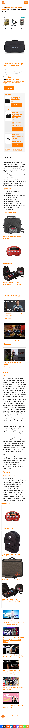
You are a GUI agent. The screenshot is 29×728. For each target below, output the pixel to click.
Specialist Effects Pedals (12, 79)
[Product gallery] (14, 46)
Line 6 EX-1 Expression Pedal (17, 135)
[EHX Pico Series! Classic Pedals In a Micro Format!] (11, 681)
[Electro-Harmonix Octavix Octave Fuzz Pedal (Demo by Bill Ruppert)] (11, 649)
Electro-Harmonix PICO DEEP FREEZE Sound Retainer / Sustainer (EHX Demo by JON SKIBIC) (13, 623)
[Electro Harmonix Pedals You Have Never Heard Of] (11, 698)
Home (3, 7)
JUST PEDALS (15, 715)
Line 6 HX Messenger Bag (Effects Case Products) (17, 114)
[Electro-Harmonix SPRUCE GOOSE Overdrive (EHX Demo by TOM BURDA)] (11, 632)
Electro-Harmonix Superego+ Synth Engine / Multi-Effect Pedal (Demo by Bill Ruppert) (13, 672)
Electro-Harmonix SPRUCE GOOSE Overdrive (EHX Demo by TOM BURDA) (13, 640)
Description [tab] (7, 157)
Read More (9, 88)
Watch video (7, 318)
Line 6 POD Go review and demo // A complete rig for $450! (13, 314)
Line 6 (8, 7)
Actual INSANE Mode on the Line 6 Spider (12, 363)
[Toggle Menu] (26, 2)
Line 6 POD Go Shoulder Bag (15, 98)
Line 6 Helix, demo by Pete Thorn (12, 341)
